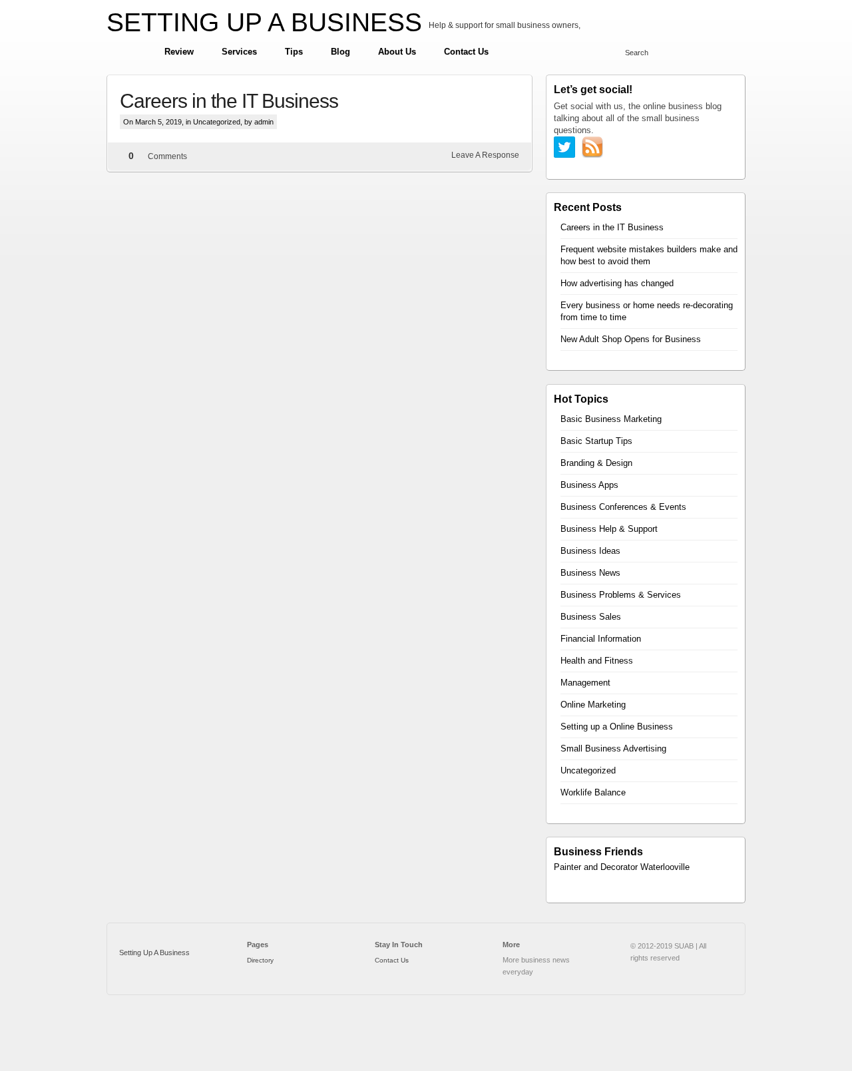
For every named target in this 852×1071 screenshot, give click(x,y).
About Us (397, 52)
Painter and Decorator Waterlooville (622, 867)
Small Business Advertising (613, 748)
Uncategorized (216, 122)
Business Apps (589, 485)
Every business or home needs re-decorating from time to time (646, 311)
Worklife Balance (593, 792)
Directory (260, 960)
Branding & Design (596, 463)
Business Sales (590, 617)
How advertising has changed (617, 283)
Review (179, 52)
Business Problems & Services (620, 595)
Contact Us (466, 52)
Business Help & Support (609, 529)
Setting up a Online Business (616, 727)
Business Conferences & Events (623, 507)
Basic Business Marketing (611, 419)
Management (585, 683)
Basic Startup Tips (596, 441)
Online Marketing (593, 705)
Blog (340, 52)
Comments (167, 156)
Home (128, 52)
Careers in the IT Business (229, 101)
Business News (590, 573)
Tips (294, 52)
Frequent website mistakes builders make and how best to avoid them (649, 255)
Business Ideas (590, 551)
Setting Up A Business (154, 953)
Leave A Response (485, 155)
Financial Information (600, 639)
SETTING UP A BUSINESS (264, 22)
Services (239, 52)
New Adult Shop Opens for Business (630, 339)
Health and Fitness (596, 661)
